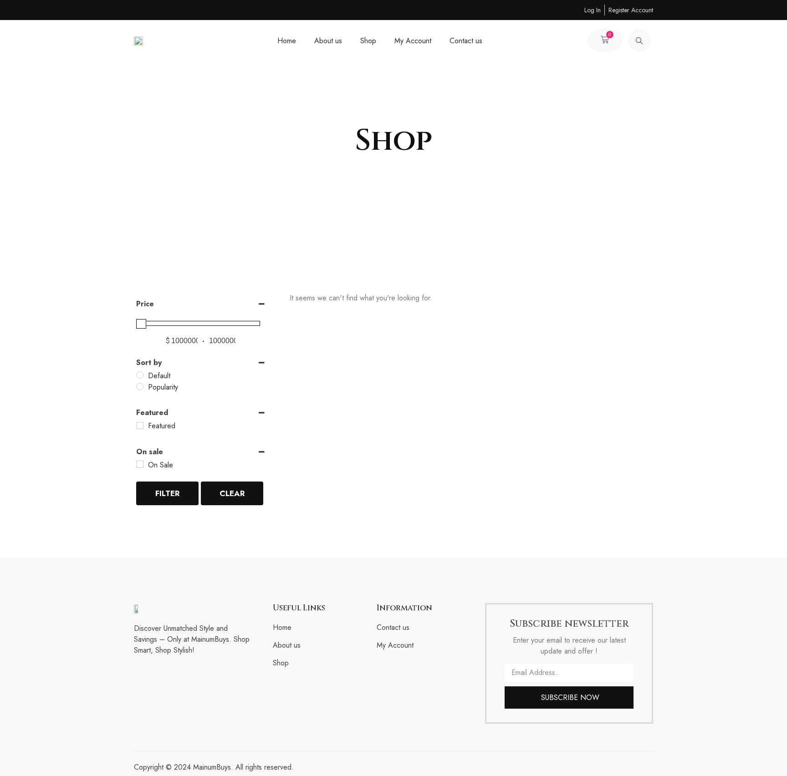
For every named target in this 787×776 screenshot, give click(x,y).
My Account (412, 40)
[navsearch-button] (639, 40)
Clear (232, 493)
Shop (368, 40)
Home (286, 40)
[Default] (139, 375)
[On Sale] (139, 464)
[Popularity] (139, 386)
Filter (167, 493)
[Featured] (139, 425)
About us (328, 40)
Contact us (466, 40)
